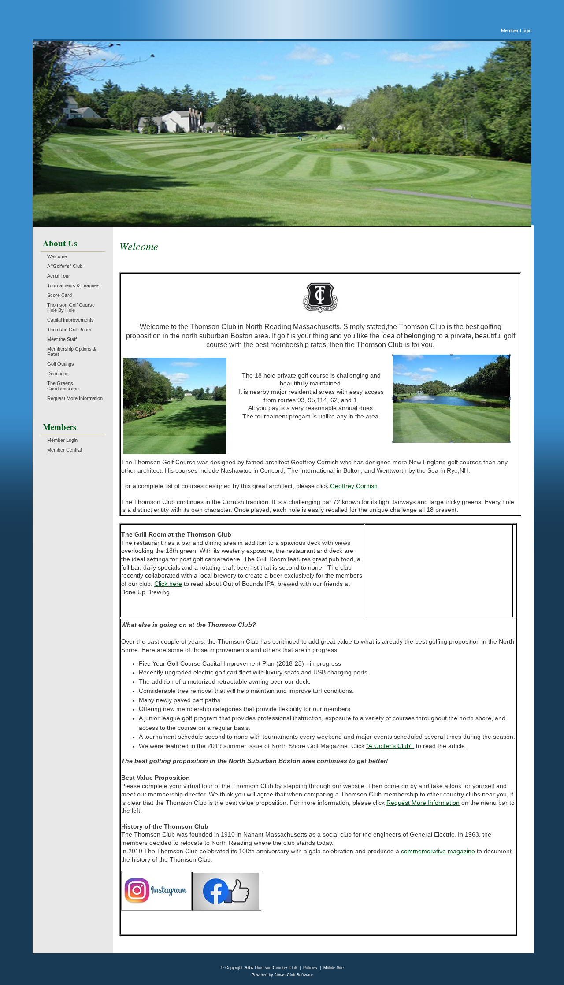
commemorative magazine (438, 851)
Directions (58, 373)
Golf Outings (60, 364)
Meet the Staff (62, 339)
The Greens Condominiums (63, 386)
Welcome (57, 256)
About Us (60, 243)
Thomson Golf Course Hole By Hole (71, 307)
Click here (168, 583)
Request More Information (75, 398)
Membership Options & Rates (71, 351)
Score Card (59, 295)
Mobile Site (333, 968)
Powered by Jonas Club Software (282, 975)
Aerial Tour (58, 275)
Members (59, 427)
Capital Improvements (70, 319)
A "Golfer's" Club (64, 266)
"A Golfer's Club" (390, 745)
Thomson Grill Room (69, 329)
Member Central (64, 449)
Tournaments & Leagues (73, 285)
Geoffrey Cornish (354, 485)
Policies (310, 968)
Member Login (516, 30)
